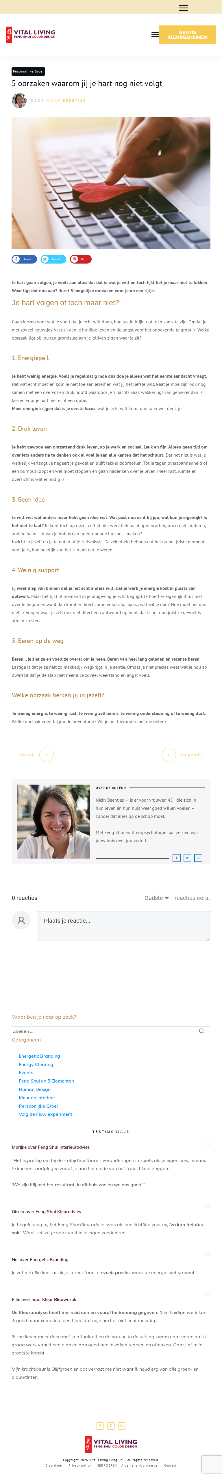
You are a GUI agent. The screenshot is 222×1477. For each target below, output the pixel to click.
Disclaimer (54, 1465)
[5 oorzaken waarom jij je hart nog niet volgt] (111, 183)
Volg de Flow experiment (45, 1114)
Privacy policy (80, 1465)
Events (26, 1072)
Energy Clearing (36, 1064)
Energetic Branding (39, 1056)
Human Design (35, 1089)
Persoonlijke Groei (28, 71)
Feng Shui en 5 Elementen (46, 1081)
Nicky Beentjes (66, 101)
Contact (170, 1465)
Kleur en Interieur (37, 1097)
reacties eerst (192, 897)
